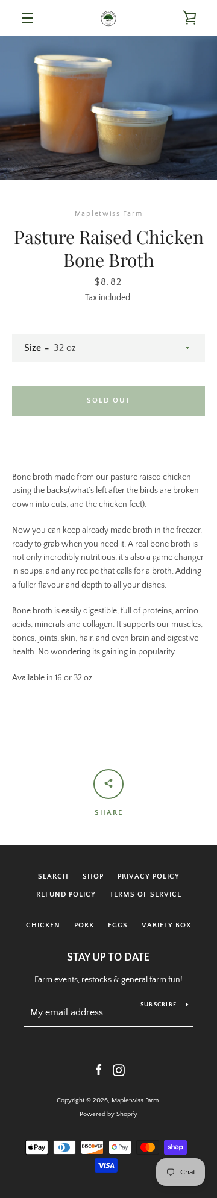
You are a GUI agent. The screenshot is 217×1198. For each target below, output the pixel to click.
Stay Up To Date (108, 958)
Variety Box (167, 925)
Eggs (118, 925)
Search (53, 876)
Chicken (43, 925)
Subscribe (158, 1005)
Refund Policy (66, 894)
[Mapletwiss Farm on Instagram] (119, 1069)
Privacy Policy (149, 876)
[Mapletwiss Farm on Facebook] (99, 1069)
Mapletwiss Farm (135, 1100)
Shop (93, 876)
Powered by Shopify (108, 1114)
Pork (84, 925)
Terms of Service (145, 894)
